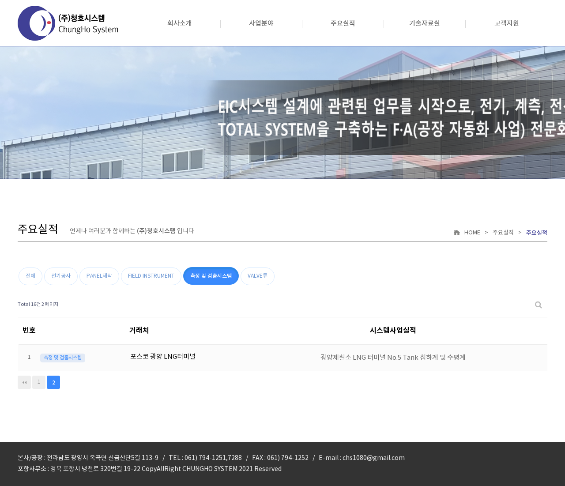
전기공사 (61, 276)
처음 (24, 382)
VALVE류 (257, 276)
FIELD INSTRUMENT (151, 276)
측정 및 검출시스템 (211, 276)
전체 (30, 276)
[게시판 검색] (538, 305)
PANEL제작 (99, 276)
